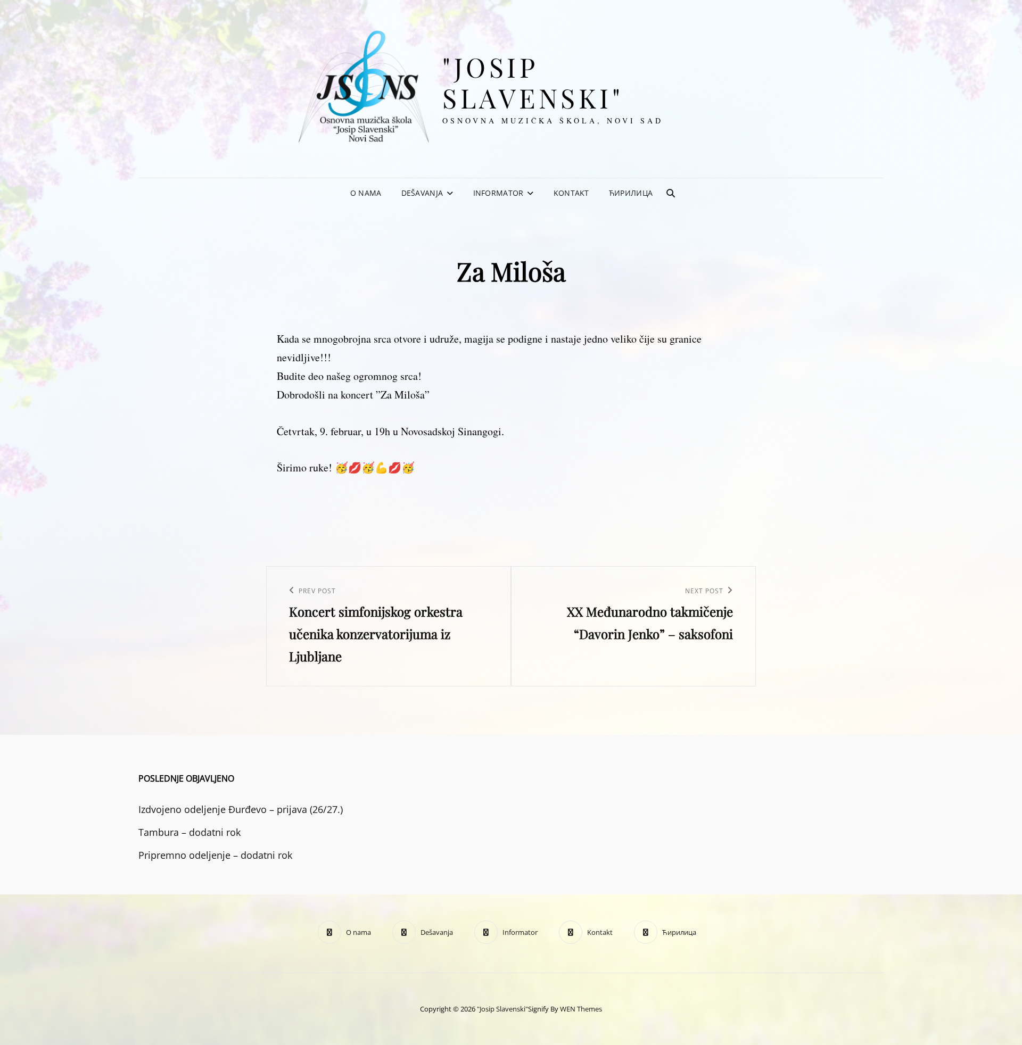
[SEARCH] (671, 193)
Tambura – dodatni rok (189, 832)
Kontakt (571, 193)
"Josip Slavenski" (532, 82)
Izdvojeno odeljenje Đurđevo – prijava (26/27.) (240, 809)
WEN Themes (581, 1009)
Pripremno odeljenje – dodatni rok (215, 855)
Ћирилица (631, 193)
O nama (366, 193)
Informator (498, 193)
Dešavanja (422, 193)
